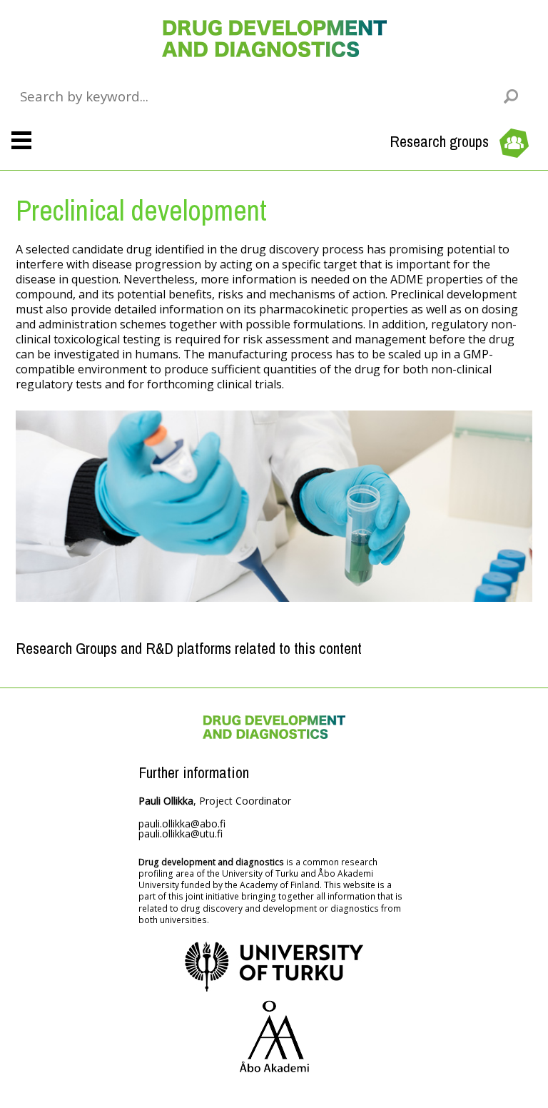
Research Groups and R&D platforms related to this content (189, 648)
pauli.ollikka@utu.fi (180, 833)
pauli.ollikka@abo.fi (181, 823)
